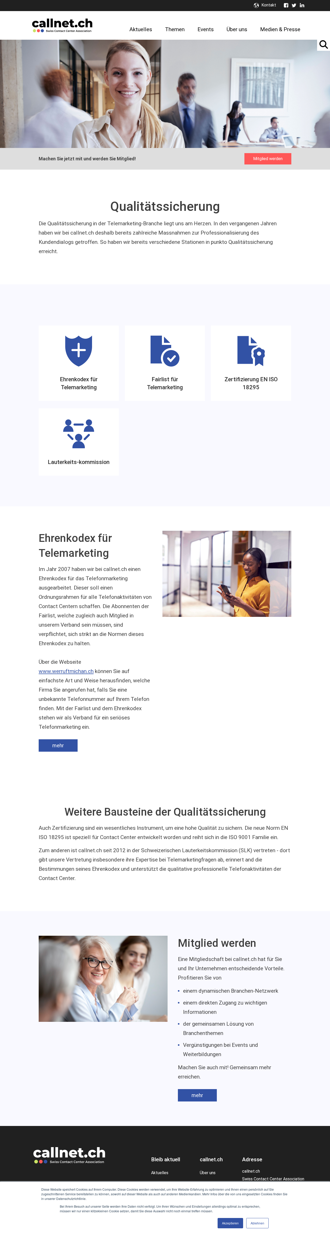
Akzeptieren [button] (230, 1223)
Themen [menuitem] (175, 29)
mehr (58, 745)
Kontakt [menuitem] (268, 5)
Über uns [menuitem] (237, 29)
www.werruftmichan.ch (66, 671)
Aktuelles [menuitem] (140, 29)
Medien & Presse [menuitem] (280, 29)
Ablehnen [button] (257, 1223)
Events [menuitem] (205, 29)
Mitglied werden (268, 158)
